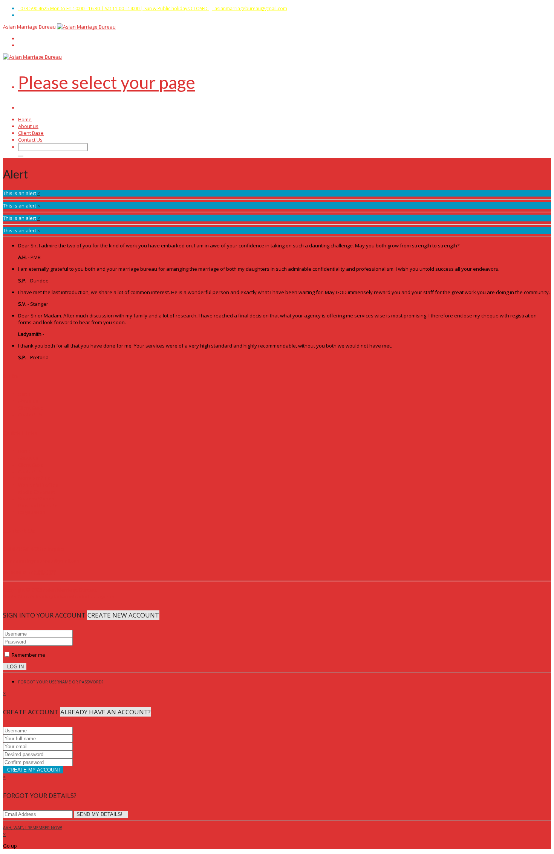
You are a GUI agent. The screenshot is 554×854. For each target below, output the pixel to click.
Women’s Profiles (38, 485)
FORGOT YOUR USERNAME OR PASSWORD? (60, 682)
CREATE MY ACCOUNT (33, 770)
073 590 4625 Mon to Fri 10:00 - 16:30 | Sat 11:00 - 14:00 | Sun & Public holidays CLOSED (113, 8)
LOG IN (15, 666)
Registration (32, 512)
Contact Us (30, 139)
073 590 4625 (26, 549)
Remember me (28, 654)
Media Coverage (37, 491)
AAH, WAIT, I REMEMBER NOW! (32, 827)
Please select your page (106, 82)
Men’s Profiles (34, 478)
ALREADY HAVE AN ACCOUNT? (105, 712)
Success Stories (36, 498)
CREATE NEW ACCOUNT (123, 615)
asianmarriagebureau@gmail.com (249, 8)
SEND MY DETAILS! (101, 814)
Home (25, 119)
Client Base (31, 133)
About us (28, 126)
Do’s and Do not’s (38, 505)
